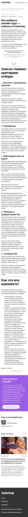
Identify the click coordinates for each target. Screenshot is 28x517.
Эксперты (4, 505)
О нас (3, 498)
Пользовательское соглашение (11, 509)
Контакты (4, 501)
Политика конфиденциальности (11, 512)
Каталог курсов (20, 2)
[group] (14, 458)
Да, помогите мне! (11, 407)
